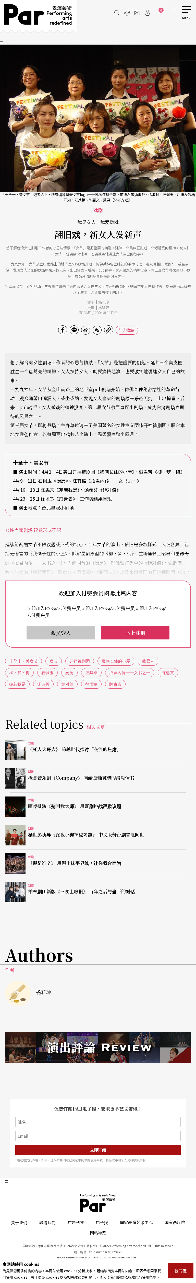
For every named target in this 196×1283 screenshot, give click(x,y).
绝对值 (67, 684)
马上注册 (135, 632)
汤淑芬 (43, 684)
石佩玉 (47, 672)
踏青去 (115, 684)
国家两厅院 (175, 1222)
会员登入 (61, 632)
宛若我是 (17, 684)
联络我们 (47, 1222)
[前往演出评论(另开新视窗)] (98, 1047)
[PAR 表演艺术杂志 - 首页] (38, 16)
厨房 (69, 672)
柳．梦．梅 (19, 672)
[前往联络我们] (137, 13)
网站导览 (98, 1232)
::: (174, 8)
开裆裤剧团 (79, 661)
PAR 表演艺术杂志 (98, 1203)
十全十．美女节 (23, 661)
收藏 (130, 330)
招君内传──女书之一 (129, 672)
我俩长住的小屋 (116, 661)
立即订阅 (98, 1150)
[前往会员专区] (147, 13)
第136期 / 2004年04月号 (98, 312)
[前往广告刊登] (127, 13)
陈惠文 (168, 672)
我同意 (181, 1271)
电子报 (102, 1222)
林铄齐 (103, 307)
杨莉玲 (103, 302)
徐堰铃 (91, 684)
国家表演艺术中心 (136, 1222)
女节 (54, 661)
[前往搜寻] (117, 13)
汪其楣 (91, 672)
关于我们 (19, 1222)
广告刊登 (76, 1222)
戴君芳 (148, 661)
